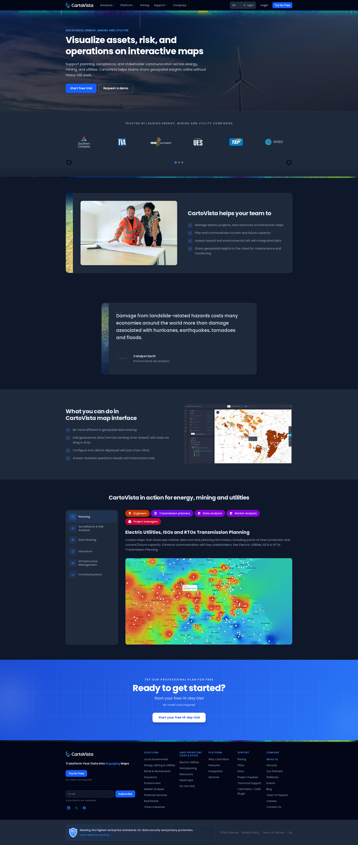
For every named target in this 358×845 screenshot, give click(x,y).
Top (289, 832)
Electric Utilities (189, 762)
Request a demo (115, 88)
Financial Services (155, 795)
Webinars (272, 777)
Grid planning (188, 768)
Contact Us (273, 807)
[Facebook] (84, 808)
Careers (271, 801)
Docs (241, 771)
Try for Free (282, 5)
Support (159, 5)
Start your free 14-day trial (179, 717)
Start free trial (81, 88)
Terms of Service (273, 832)
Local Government (156, 759)
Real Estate (151, 801)
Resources (186, 774)
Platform (126, 5)
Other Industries (154, 807)
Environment (152, 783)
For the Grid (187, 786)
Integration (215, 771)
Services (213, 777)
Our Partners (274, 771)
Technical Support (249, 783)
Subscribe (125, 794)
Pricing (144, 5)
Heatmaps (186, 780)
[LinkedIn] (69, 808)
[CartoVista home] (79, 5)
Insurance (150, 777)
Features (214, 765)
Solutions (106, 5)
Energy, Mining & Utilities (159, 765)
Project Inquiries (248, 777)
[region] (179, 142)
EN (233, 5)
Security (271, 765)
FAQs (241, 765)
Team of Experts (277, 795)
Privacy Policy (250, 832)
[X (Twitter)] (76, 808)
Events (270, 783)
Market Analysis (154, 789)
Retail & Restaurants (157, 771)
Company (179, 5)
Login (264, 5)
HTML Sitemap (229, 832)
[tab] (176, 162)
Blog (269, 789)
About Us (272, 759)
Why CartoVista (218, 759)
